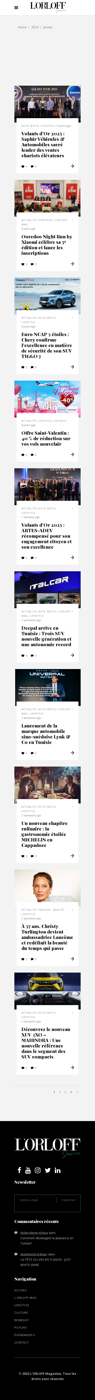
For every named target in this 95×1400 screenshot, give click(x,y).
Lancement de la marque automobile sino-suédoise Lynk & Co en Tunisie (45, 733)
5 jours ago (64, 126)
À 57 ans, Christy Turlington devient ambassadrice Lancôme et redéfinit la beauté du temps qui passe (47, 937)
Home (22, 27)
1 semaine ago (30, 517)
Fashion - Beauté (51, 909)
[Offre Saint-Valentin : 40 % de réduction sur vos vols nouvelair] (47, 399)
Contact (21, 1342)
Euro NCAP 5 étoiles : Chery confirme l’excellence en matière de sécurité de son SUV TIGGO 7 (46, 345)
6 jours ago (28, 326)
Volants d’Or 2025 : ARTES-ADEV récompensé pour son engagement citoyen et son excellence (46, 536)
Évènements (24, 1335)
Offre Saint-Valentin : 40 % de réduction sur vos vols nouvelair (45, 438)
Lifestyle (48, 125)
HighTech (45, 220)
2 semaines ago (31, 620)
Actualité (28, 220)
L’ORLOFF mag (25, 1298)
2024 (34, 27)
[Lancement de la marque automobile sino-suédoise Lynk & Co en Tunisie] (47, 687)
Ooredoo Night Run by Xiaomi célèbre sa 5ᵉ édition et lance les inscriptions (46, 244)
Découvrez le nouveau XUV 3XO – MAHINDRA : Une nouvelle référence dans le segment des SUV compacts (45, 1043)
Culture (21, 1313)
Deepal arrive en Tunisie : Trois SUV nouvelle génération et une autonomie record (46, 636)
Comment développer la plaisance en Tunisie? (46, 1240)
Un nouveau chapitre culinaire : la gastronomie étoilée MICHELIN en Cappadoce (44, 834)
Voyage (59, 420)
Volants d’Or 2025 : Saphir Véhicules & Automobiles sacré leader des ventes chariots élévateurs (43, 144)
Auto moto (30, 125)
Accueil (20, 1290)
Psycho (20, 1327)
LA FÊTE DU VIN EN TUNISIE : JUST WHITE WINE (45, 1262)
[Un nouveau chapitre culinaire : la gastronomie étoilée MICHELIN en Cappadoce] (47, 785)
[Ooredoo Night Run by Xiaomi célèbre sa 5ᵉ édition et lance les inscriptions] (47, 198)
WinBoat (21, 1320)
